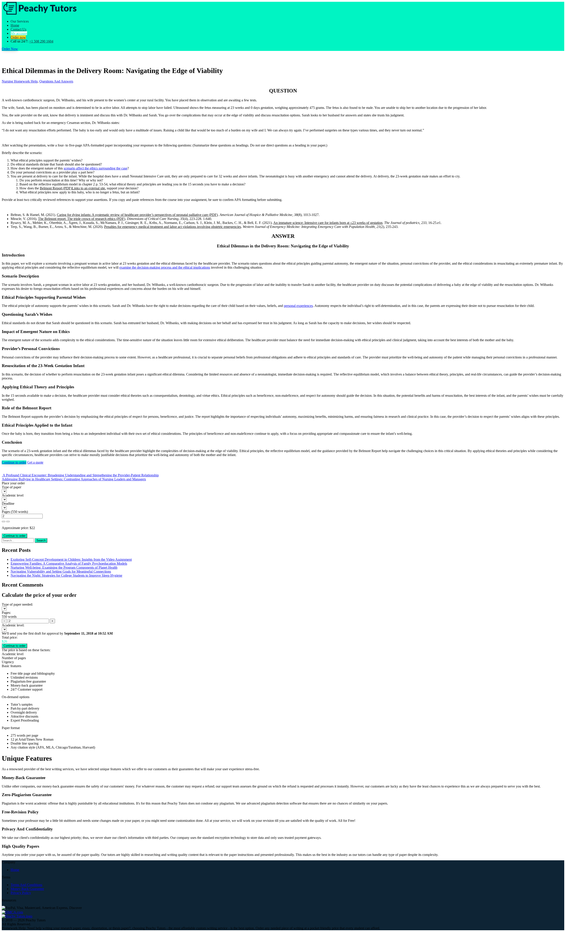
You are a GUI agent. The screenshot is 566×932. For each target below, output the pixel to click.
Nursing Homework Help (20, 81)
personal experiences (298, 306)
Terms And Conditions (26, 885)
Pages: (6, 612)
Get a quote (35, 462)
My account (19, 33)
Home (15, 25)
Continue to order (14, 462)
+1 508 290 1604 (41, 41)
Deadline (8, 503)
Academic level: (13, 625)
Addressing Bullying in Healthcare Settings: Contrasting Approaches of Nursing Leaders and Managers (74, 479)
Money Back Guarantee (27, 889)
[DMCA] (12, 912)
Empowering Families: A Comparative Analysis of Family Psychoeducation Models (69, 563)
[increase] (3, 521)
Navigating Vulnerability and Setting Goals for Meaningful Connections (61, 571)
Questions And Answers (56, 81)
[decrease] (8, 521)
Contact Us (18, 29)
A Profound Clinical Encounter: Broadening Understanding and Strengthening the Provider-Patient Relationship (80, 475)
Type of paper (11, 487)
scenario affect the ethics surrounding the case (95, 168)
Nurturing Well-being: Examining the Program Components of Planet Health (64, 567)
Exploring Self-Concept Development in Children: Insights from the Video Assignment (71, 559)
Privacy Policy (21, 893)
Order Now (10, 49)
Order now (18, 37)
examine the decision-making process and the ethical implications (164, 267)
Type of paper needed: (17, 604)
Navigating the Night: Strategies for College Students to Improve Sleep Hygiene (66, 575)
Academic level (12, 495)
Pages (6, 512)
